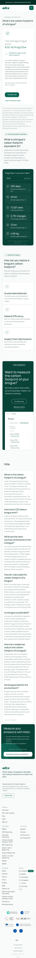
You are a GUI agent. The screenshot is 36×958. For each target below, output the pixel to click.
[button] (31, 8)
